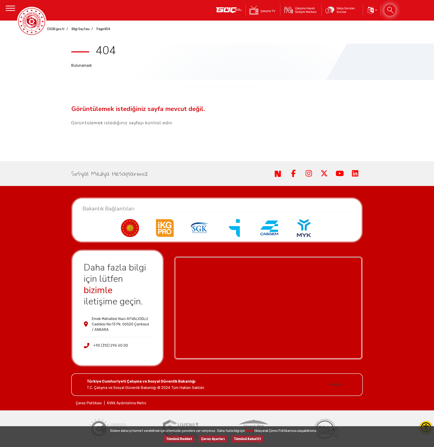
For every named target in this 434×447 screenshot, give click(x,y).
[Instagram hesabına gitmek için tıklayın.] (308, 173)
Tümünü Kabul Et (247, 439)
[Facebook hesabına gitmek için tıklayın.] (293, 173)
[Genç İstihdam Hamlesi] (228, 10)
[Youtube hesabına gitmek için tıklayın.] (339, 173)
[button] (372, 10)
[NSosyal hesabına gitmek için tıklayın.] (277, 173)
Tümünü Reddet (179, 439)
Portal (335, 384)
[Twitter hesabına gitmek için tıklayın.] (324, 173)
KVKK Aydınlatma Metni (126, 403)
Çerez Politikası (89, 403)
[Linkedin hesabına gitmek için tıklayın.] (355, 173)
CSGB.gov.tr (56, 29)
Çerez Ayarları (213, 439)
